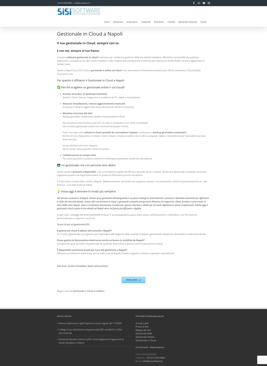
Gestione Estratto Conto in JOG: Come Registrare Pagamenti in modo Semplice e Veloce (91, 341)
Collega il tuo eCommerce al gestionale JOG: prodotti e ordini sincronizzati (90, 331)
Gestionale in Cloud (146, 340)
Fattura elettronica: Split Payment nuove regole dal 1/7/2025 (90, 323)
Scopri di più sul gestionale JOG (73, 224)
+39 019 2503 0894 (64, 3)
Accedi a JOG (142, 323)
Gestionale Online (145, 336)
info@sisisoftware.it (82, 3)
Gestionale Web (144, 333)
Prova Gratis (142, 326)
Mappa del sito (143, 330)
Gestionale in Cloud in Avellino (88, 291)
